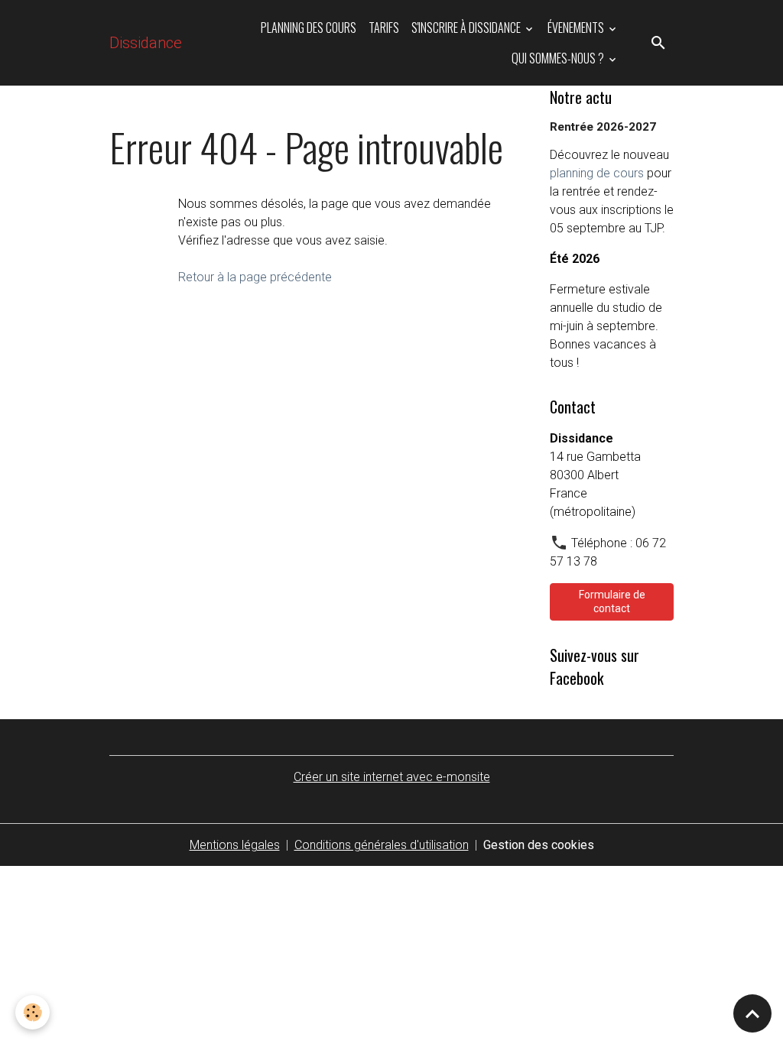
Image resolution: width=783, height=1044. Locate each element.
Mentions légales (235, 845)
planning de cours (597, 173)
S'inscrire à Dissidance (467, 27)
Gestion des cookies (538, 845)
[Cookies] (32, 1012)
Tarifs (384, 27)
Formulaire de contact (612, 601)
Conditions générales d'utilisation (381, 845)
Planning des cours (308, 27)
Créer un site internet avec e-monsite (392, 777)
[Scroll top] (752, 1013)
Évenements (576, 27)
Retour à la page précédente (255, 277)
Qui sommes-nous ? (559, 58)
